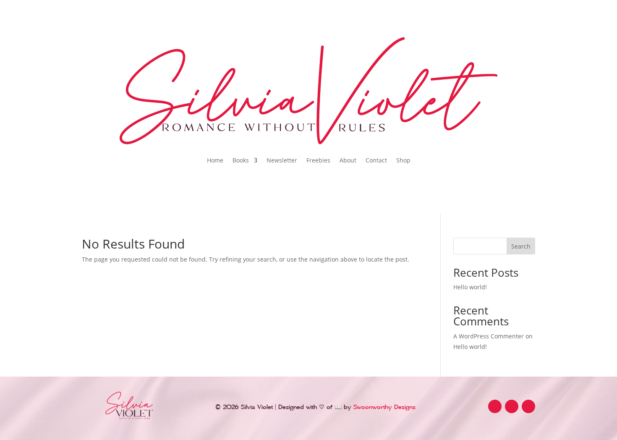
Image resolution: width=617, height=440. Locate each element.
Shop (403, 160)
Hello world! (470, 287)
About (348, 160)
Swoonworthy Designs (384, 407)
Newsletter (282, 160)
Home (215, 160)
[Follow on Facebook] (495, 406)
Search (521, 246)
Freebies (318, 160)
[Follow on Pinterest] (528, 406)
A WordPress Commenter (488, 336)
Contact (376, 160)
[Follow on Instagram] (511, 406)
